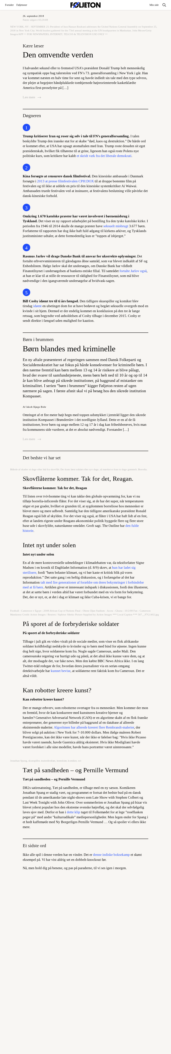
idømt (37, 306)
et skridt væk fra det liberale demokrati (104, 156)
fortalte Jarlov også (133, 271)
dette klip (73, 812)
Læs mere (29, 97)
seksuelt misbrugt (115, 226)
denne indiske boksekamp (111, 855)
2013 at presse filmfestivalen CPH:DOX (65, 181)
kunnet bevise (60, 671)
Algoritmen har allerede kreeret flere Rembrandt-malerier (94, 727)
